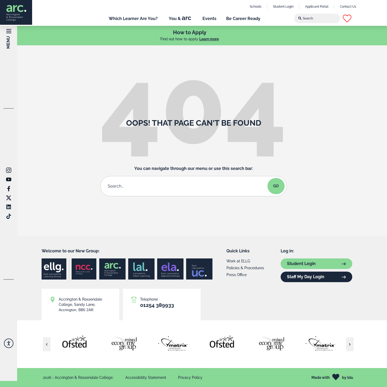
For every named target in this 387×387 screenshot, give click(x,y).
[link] (16, 12)
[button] (351, 18)
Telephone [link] (149, 299)
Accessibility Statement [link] (145, 377)
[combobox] (317, 18)
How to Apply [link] (189, 32)
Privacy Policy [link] (190, 377)
